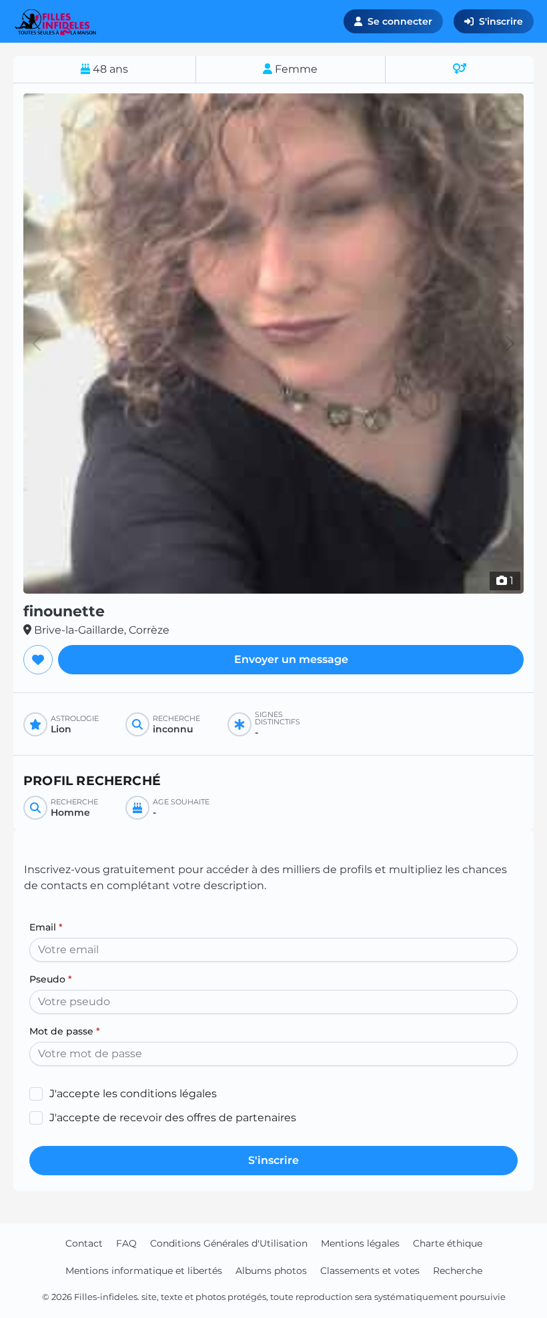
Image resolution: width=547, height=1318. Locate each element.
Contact (84, 1243)
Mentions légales (360, 1243)
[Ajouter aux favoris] (38, 659)
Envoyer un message (291, 659)
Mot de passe (64, 1031)
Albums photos (271, 1271)
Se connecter (400, 21)
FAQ (126, 1243)
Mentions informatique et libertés (143, 1271)
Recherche (457, 1271)
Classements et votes (370, 1271)
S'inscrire (501, 21)
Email (46, 927)
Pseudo (50, 979)
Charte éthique (447, 1243)
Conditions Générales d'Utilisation (229, 1243)
